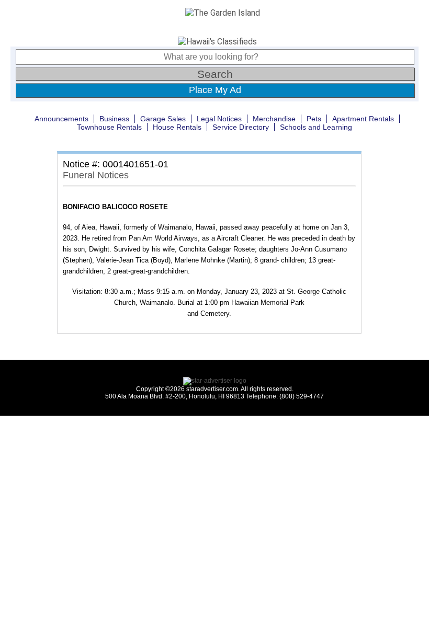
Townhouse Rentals (109, 127)
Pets (314, 119)
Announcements (61, 119)
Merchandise (274, 119)
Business (114, 119)
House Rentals (177, 127)
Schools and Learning (316, 127)
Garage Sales (163, 119)
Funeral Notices (96, 175)
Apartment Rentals (363, 119)
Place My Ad (215, 90)
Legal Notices (219, 119)
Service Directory (240, 127)
